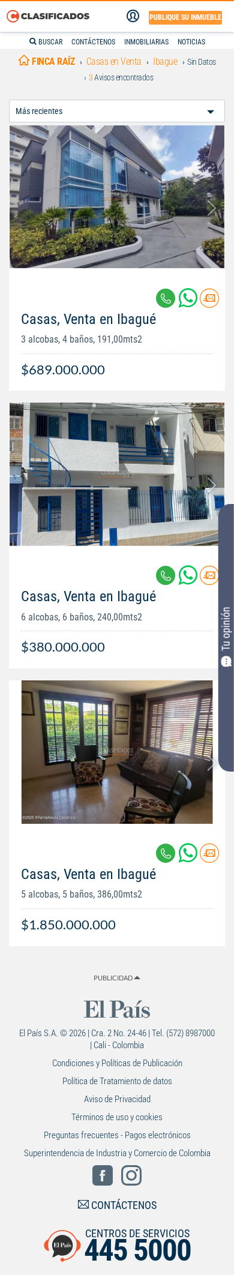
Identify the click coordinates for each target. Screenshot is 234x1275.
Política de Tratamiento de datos (117, 1081)
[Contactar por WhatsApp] (189, 302)
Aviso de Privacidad (117, 1099)
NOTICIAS (191, 42)
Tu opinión (226, 629)
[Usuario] (133, 16)
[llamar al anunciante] (165, 298)
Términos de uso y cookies (117, 1117)
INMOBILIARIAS (146, 42)
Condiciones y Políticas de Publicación (117, 1063)
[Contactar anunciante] (209, 302)
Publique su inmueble (185, 17)
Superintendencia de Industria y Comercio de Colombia (117, 1153)
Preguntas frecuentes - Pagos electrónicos (117, 1135)
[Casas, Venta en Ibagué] (117, 197)
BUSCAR (49, 42)
